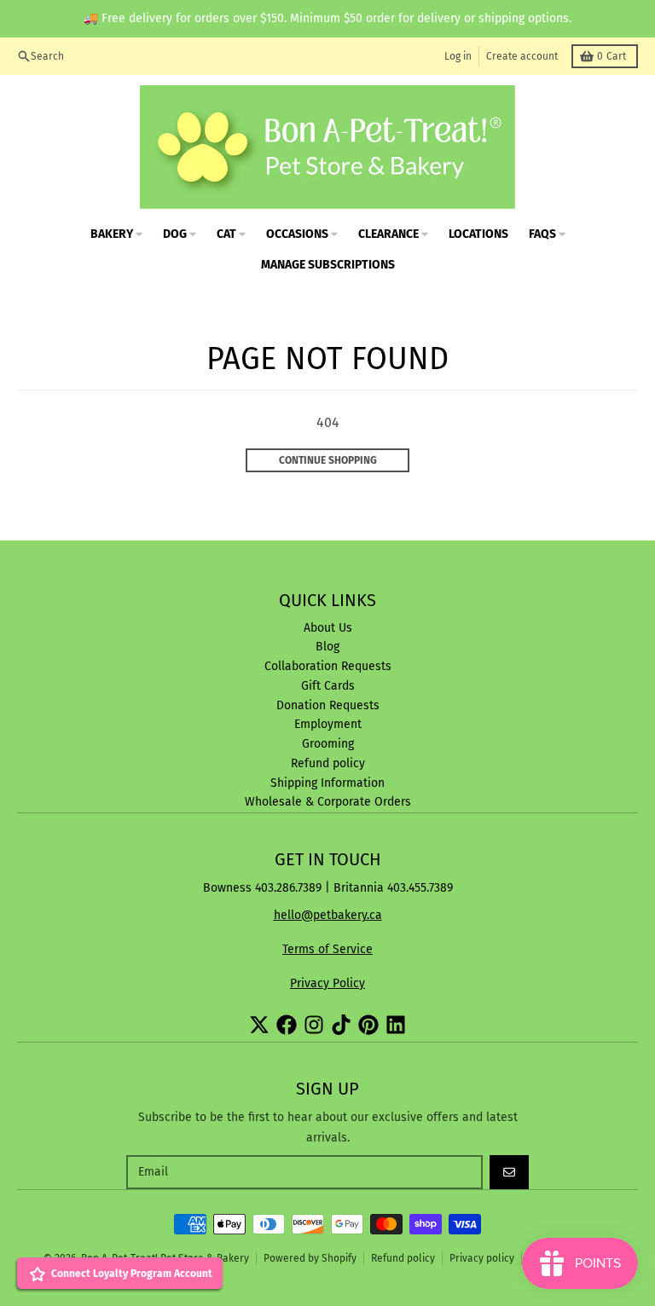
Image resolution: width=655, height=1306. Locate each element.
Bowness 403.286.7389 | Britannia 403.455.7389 (328, 888)
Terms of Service (327, 949)
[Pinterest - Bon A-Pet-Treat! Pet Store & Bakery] (368, 1024)
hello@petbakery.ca (328, 915)
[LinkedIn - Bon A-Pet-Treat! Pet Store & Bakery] (395, 1024)
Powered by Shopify (310, 1258)
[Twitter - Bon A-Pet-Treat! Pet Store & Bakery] (259, 1024)
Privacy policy (481, 1258)
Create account (522, 56)
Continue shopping (328, 460)
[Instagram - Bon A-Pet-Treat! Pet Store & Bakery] (314, 1024)
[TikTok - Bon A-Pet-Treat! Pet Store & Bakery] (341, 1024)
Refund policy (403, 1258)
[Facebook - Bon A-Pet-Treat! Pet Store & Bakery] (286, 1024)
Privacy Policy (327, 983)
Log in (458, 56)
